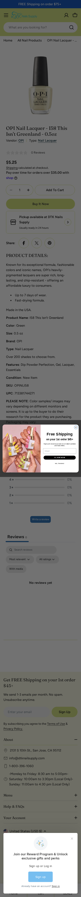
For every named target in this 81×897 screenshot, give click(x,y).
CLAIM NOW (59, 457)
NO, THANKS (59, 463)
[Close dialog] (76, 427)
